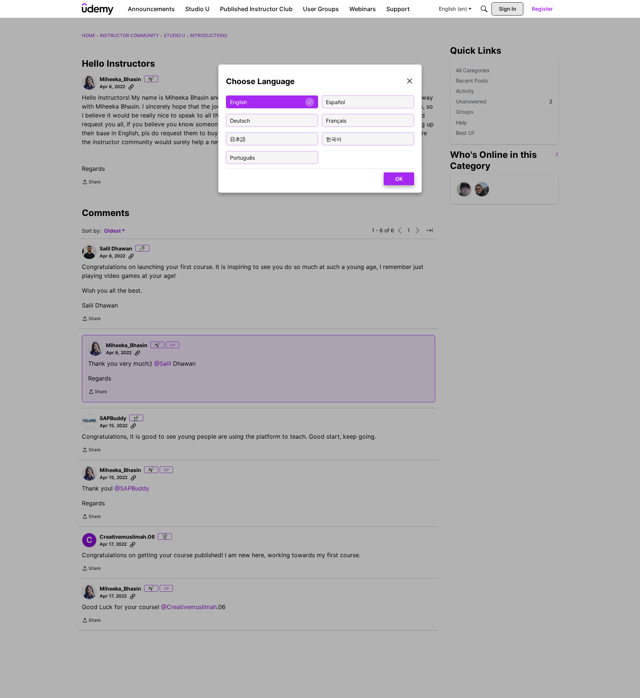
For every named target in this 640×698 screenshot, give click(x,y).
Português (242, 157)
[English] (98, 9)
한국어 (333, 139)
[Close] (409, 82)
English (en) (453, 9)
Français (336, 120)
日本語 (238, 139)
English (238, 102)
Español (335, 102)
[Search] (484, 9)
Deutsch (240, 120)
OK (399, 179)
